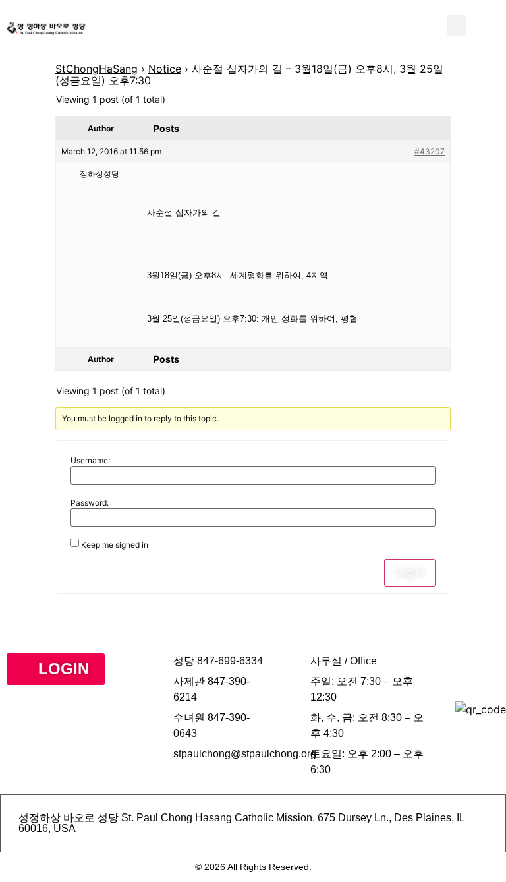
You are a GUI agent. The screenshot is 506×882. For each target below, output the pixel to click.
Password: (89, 503)
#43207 (429, 151)
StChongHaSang (96, 68)
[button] (456, 25)
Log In (409, 572)
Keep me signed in (114, 545)
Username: (90, 461)
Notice (164, 68)
